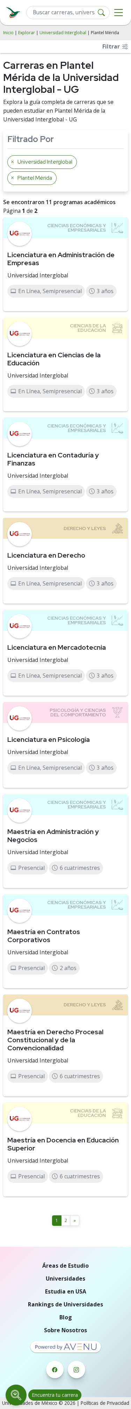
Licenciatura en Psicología (48, 739)
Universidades (65, 1278)
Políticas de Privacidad (105, 1403)
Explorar (26, 33)
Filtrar (111, 46)
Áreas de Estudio (65, 1265)
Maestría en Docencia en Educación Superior (63, 1144)
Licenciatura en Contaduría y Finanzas (53, 459)
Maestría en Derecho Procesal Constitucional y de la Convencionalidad (55, 1039)
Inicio (8, 33)
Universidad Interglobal (62, 33)
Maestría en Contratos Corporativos (43, 935)
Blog (65, 1317)
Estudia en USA (65, 1291)
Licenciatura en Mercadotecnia (56, 647)
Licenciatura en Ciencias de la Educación (54, 358)
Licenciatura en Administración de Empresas (61, 258)
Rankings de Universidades (65, 1304)
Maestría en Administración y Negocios (53, 835)
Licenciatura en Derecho (46, 555)
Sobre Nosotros (65, 1330)
